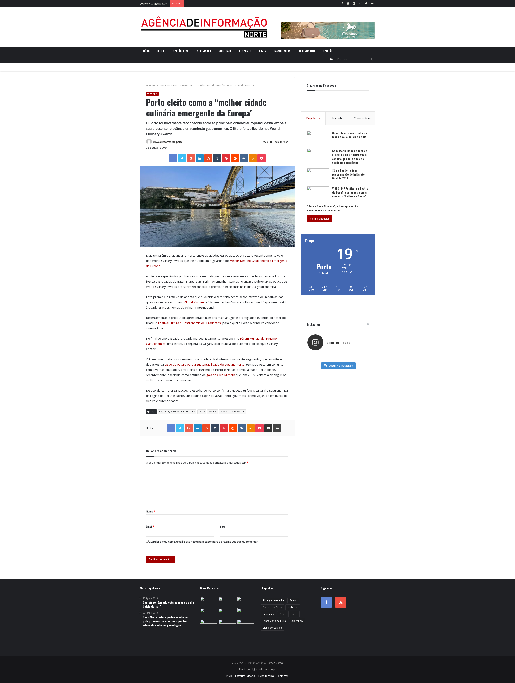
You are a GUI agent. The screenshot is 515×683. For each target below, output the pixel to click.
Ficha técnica (266, 676)
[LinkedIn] (200, 158)
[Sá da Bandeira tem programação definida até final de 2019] (318, 175)
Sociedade (225, 51)
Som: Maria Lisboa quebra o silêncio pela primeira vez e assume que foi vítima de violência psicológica (349, 157)
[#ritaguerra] (317, 359)
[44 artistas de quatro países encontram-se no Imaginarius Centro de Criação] (227, 602)
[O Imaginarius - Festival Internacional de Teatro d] (317, 355)
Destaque (165, 85)
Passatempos (282, 51)
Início (146, 51)
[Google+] (191, 158)
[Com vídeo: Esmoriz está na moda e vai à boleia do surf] (318, 138)
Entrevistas (203, 51)
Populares (313, 118)
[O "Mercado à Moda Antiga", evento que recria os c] (358, 359)
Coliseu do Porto (272, 607)
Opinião (327, 51)
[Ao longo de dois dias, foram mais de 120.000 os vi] (338, 359)
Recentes (338, 118)
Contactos (282, 676)
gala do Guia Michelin (220, 375)
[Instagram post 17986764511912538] (358, 355)
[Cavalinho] (328, 25)
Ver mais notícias (319, 218)
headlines (268, 614)
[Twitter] (182, 158)
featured (293, 607)
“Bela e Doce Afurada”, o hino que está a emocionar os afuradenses (332, 208)
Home (152, 85)
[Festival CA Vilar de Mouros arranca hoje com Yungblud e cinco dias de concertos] (245, 624)
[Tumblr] (217, 158)
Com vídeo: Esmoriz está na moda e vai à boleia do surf (349, 135)
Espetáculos (180, 51)
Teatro (159, 51)
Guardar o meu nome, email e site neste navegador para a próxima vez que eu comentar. (203, 541)
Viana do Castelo (272, 627)
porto (202, 411)
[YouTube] (348, 3)
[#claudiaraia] (338, 355)
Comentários (363, 118)
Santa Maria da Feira (274, 621)
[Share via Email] (268, 428)
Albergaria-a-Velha (273, 600)
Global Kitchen (194, 302)
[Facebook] (342, 3)
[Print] (277, 428)
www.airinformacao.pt (166, 142)
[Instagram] (354, 3)
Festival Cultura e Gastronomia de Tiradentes (189, 323)
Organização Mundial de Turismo (177, 411)
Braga (293, 600)
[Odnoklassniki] (253, 158)
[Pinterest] (226, 158)
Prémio (213, 411)
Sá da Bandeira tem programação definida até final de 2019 (348, 174)
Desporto (245, 51)
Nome (150, 511)
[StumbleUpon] (208, 158)
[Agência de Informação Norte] (205, 27)
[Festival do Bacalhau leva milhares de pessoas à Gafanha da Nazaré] (208, 624)
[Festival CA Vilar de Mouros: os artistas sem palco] (245, 602)
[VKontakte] (244, 158)
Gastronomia (306, 51)
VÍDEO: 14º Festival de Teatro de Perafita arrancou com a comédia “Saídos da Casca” (350, 192)
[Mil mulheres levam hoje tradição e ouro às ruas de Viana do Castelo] (227, 624)
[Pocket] (262, 158)
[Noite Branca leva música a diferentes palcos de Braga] (208, 602)
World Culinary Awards (232, 411)
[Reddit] (235, 158)
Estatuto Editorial (245, 676)
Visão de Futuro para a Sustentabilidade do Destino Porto (204, 364)
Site (222, 526)
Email (150, 526)
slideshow (297, 621)
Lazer (262, 51)
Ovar (282, 614)
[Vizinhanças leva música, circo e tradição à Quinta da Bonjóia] (227, 613)
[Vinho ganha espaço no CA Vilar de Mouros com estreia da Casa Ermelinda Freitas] (208, 613)
